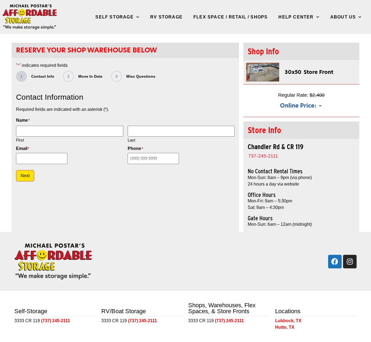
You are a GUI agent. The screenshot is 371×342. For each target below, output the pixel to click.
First (20, 140)
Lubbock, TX (288, 320)
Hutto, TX (284, 327)
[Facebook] (335, 261)
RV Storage (166, 17)
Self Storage (114, 17)
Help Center (295, 17)
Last (131, 140)
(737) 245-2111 (55, 320)
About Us (343, 17)
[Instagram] (350, 261)
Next (25, 175)
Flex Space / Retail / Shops (230, 17)
